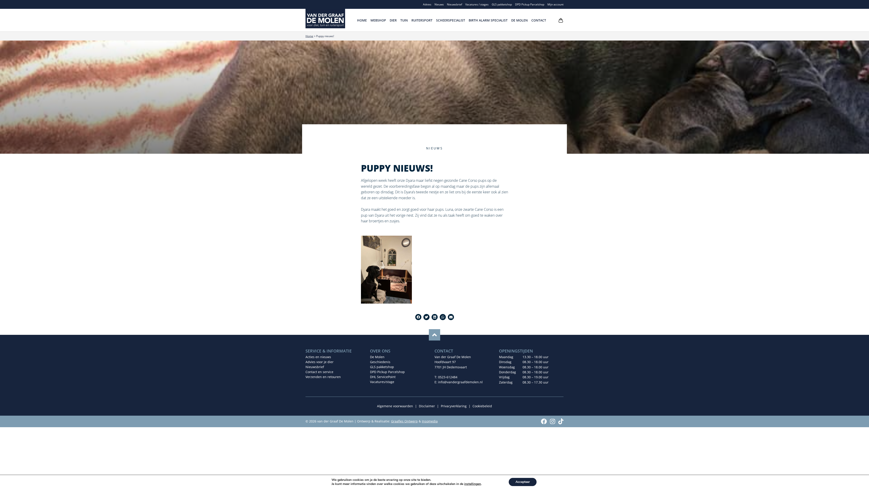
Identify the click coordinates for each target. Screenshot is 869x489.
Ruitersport (421, 20)
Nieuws (439, 4)
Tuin (404, 20)
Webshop (378, 20)
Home (362, 20)
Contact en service (319, 372)
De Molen (519, 20)
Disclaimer (427, 406)
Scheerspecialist (450, 20)
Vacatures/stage (382, 382)
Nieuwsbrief (454, 4)
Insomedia (430, 421)
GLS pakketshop (502, 4)
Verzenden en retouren (323, 377)
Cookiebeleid (482, 406)
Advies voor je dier (320, 362)
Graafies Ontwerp (404, 421)
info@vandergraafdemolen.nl (460, 382)
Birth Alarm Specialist (488, 20)
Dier (393, 20)
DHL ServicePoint (383, 377)
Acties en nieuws (318, 357)
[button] (418, 317)
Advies (427, 4)
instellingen (472, 484)
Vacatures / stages (477, 4)
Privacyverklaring (454, 406)
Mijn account (555, 4)
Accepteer (523, 482)
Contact (538, 20)
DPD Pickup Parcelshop (529, 4)
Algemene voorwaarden (395, 406)
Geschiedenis (380, 362)
